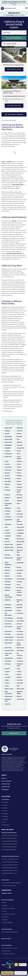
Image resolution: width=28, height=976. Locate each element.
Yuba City (8, 704)
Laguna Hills (8, 519)
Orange (19, 573)
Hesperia (19, 500)
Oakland (7, 570)
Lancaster (20, 524)
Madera (19, 536)
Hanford (7, 497)
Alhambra (20, 428)
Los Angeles (20, 533)
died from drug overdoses (14, 253)
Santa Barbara (9, 637)
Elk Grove (7, 478)
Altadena (7, 431)
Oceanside (20, 570)
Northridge (20, 562)
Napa (18, 555)
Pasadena (8, 584)
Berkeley (19, 436)
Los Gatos (8, 536)
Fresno (7, 487)
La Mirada (20, 514)
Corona (19, 464)
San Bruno (20, 613)
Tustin (7, 674)
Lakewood (8, 524)
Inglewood (8, 508)
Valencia (19, 677)
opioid (14, 221)
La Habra (7, 511)
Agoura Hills (8, 428)
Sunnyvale (8, 661)
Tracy (18, 668)
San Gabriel (20, 621)
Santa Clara (20, 637)
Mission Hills (20, 541)
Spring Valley (9, 658)
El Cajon (7, 475)
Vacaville (7, 677)
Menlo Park (20, 539)
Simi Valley (20, 650)
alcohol (9, 162)
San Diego (20, 618)
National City (9, 558)
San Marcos (8, 631)
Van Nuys (19, 680)
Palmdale (7, 582)
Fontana (7, 484)
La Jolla (19, 511)
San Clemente (9, 618)
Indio (18, 503)
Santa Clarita (9, 640)
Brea (18, 439)
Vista (18, 686)
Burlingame (8, 445)
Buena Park (8, 442)
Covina (19, 467)
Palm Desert (8, 579)
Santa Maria (8, 643)
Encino (19, 478)
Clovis (6, 461)
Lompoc (7, 530)
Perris (18, 584)
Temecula (8, 664)
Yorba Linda (20, 699)
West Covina (20, 689)
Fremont (19, 484)
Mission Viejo (9, 544)
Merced (7, 541)
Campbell (7, 448)
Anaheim (19, 431)
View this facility (14, 69)
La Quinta (20, 517)
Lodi (6, 527)
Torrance (7, 668)
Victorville (20, 683)
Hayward (19, 497)
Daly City (19, 470)
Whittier (19, 696)
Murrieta (7, 555)
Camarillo (20, 445)
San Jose (19, 624)
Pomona (7, 590)
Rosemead (8, 607)
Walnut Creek (9, 689)
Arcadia (7, 433)
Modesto (19, 544)
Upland (19, 674)
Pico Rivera (20, 587)
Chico (18, 453)
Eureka (19, 481)
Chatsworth (8, 453)
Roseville (19, 607)
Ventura (7, 683)
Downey (7, 473)
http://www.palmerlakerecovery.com (15, 96)
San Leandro (8, 626)
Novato (19, 567)
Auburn (19, 433)
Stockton (19, 658)
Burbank (19, 442)
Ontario (7, 573)
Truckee (7, 671)
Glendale (19, 495)
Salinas (19, 610)
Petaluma (8, 587)
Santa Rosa (8, 647)
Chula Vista (8, 456)
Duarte (19, 473)
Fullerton (19, 487)
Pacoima (19, 576)
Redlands (7, 600)
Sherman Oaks (9, 650)
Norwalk (7, 567)
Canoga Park (20, 448)
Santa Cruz (20, 640)
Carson (19, 451)
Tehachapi (20, 661)
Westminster (8, 696)
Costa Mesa (8, 467)
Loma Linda (20, 527)
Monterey (20, 547)
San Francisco (9, 621)
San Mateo (20, 631)
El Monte (19, 475)
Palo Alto (19, 582)
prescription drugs (17, 184)
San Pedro (8, 634)
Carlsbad (7, 451)
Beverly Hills (8, 439)
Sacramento (8, 610)
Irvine (18, 508)
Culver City (8, 470)
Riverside (19, 604)
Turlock (19, 671)
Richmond (8, 604)
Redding (19, 595)
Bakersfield (8, 436)
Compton (19, 461)
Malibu (7, 539)
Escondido (8, 481)
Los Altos (7, 533)
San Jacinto (8, 624)
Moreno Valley (9, 550)
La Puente (8, 517)
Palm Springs (21, 579)
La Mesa (7, 514)
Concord (7, 464)
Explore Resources (14, 38)
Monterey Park (9, 547)
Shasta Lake (20, 647)
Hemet (7, 500)
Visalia (7, 686)
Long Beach (20, 530)
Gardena (7, 495)
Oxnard (7, 576)
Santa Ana (20, 634)
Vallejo (7, 680)
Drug (2, 162)
